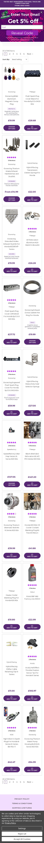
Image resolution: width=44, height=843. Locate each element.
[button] (41, 12)
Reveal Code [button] (22, 33)
